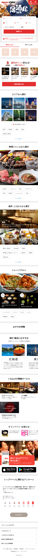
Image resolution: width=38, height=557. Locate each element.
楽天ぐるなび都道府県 (8, 525)
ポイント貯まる (9, 27)
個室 (22, 27)
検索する (19, 31)
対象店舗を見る (19, 84)
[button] (15, 15)
